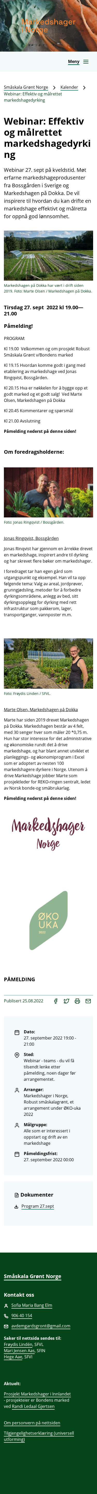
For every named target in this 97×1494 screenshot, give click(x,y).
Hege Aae (13, 1357)
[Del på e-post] (88, 1001)
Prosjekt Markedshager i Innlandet (37, 1394)
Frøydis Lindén (18, 1344)
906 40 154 (21, 1315)
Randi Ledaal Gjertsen (33, 1406)
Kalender (69, 87)
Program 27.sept (37, 1206)
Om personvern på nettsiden (32, 1423)
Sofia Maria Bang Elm (31, 1305)
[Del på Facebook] (56, 1001)
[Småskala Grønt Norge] (48, 26)
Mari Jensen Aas (19, 1350)
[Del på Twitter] (67, 1001)
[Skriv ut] (77, 1001)
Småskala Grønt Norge (26, 87)
